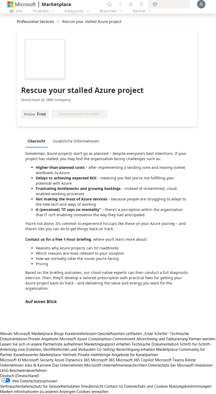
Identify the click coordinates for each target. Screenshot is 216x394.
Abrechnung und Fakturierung (162, 338)
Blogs (59, 333)
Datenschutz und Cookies (146, 386)
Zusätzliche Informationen (76, 141)
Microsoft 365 (103, 359)
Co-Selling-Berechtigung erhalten (126, 349)
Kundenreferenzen (80, 333)
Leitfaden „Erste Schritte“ (147, 333)
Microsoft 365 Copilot (135, 359)
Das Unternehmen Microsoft (76, 365)
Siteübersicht (92, 386)
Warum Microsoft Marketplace (26, 333)
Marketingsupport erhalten (107, 344)
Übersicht (36, 141)
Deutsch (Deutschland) (19, 375)
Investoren (204, 365)
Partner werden (202, 338)
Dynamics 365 (78, 359)
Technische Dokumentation (155, 344)
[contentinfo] (59, 22)
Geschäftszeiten (111, 333)
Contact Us (113, 386)
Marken (6, 391)
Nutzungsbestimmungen (190, 386)
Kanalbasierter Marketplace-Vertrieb (45, 354)
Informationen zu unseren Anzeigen (45, 391)
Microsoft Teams (169, 359)
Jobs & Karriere (37, 365)
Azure (60, 359)
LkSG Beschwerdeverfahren (23, 370)
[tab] (37, 141)
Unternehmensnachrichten (124, 365)
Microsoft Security (37, 359)
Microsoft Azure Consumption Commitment (98, 338)
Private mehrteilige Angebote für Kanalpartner (118, 354)
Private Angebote (43, 338)
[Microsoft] (21, 4)
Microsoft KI (10, 359)
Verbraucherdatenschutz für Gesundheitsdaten (40, 386)
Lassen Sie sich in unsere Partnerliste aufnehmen (41, 344)
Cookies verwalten (92, 391)
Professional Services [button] (35, 21)
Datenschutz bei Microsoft (171, 365)
